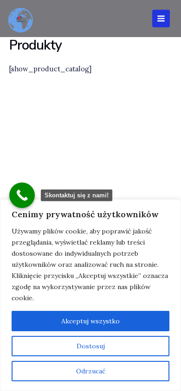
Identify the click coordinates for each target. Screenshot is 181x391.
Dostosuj (91, 346)
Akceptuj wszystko (90, 321)
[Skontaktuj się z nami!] (22, 195)
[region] (90, 295)
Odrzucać (90, 371)
